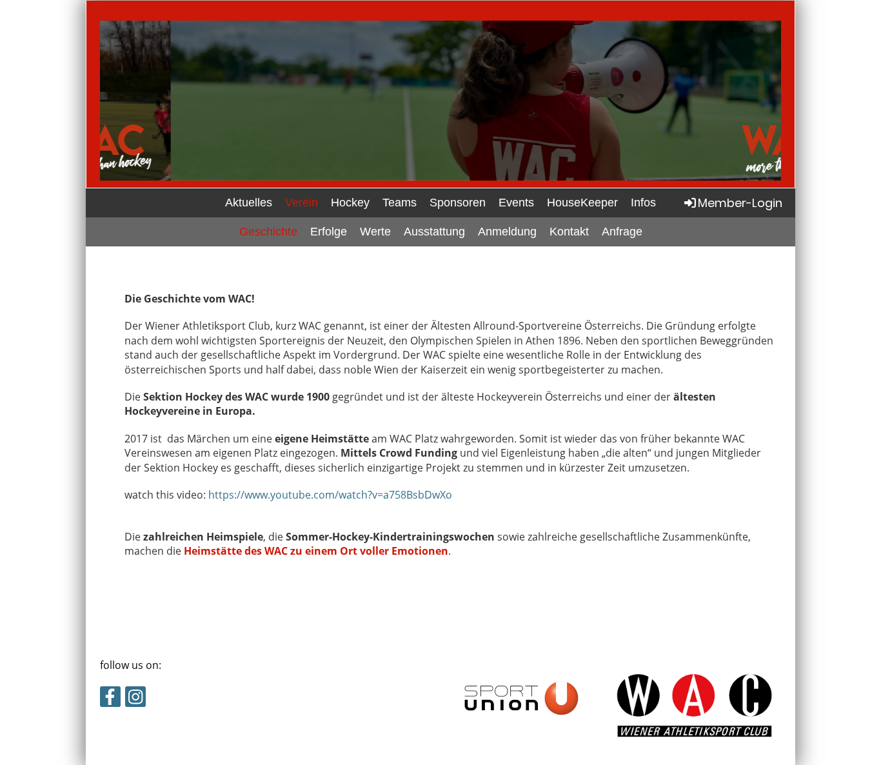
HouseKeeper (582, 202)
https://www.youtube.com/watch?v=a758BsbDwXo (330, 495)
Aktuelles (248, 202)
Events (516, 202)
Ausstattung (434, 231)
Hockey (350, 202)
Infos (643, 202)
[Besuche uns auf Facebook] (110, 699)
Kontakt (569, 231)
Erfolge (328, 231)
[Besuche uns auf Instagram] (135, 699)
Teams (399, 202)
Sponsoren (458, 202)
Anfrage (622, 231)
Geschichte (268, 231)
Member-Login (740, 203)
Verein (301, 202)
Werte (375, 231)
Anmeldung (507, 231)
